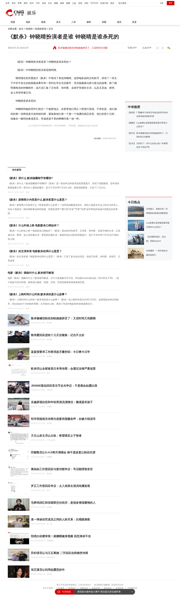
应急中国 (104, 3)
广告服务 (60, 588)
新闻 (132, 112)
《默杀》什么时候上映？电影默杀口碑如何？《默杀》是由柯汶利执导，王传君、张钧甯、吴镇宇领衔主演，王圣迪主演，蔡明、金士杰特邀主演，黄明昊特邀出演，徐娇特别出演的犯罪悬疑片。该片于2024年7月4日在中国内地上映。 (64, 235)
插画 (62, 3)
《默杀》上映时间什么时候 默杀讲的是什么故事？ (37, 294)
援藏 (56, 3)
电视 (43, 22)
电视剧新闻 (40, 29)
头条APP (146, 48)
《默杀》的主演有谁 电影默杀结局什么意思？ (35, 251)
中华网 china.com (16, 13)
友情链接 (119, 588)
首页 (8, 3)
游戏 (44, 3)
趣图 (132, 123)
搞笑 (119, 22)
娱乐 (32, 3)
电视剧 (29, 29)
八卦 (73, 22)
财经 (26, 3)
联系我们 (72, 588)
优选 (80, 3)
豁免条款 (108, 588)
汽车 (38, 3)
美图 (104, 22)
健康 (68, 3)
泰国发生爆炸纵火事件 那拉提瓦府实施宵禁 (99, 592)
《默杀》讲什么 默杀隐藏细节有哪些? (30, 178)
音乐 (58, 22)
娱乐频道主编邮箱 (102, 585)
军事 (20, 3)
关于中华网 (48, 588)
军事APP (132, 48)
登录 (170, 3)
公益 (74, 3)
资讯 (14, 3)
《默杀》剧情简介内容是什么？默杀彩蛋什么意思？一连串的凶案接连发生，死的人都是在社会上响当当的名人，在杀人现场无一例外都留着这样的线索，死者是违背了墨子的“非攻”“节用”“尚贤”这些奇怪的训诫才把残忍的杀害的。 (64, 209)
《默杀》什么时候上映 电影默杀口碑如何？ (33, 225)
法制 (86, 3)
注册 (161, 3)
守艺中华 (94, 3)
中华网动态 (132, 588)
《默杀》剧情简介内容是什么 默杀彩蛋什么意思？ (37, 199)
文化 (50, 3)
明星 (13, 22)
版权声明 (96, 588)
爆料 (89, 22)
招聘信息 (84, 588)
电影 (28, 22)
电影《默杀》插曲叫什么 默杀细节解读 (31, 272)
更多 (134, 22)
